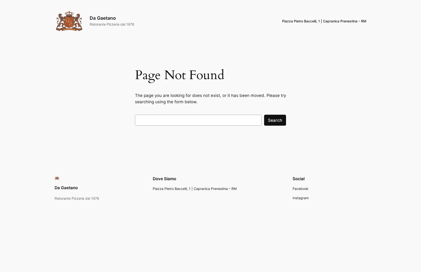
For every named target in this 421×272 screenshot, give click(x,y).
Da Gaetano (103, 18)
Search (275, 120)
